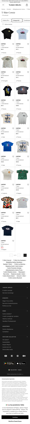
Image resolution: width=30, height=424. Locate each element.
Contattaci (5, 332)
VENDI (4, 311)
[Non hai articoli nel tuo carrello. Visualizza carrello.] (27, 5)
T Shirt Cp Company (19, 260)
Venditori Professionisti (9, 321)
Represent (21, 272)
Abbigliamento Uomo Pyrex (14, 270)
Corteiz (9, 9)
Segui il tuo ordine (7, 301)
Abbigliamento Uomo (19, 9)
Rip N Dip (6, 274)
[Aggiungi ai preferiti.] (13, 44)
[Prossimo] (18, 255)
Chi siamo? (5, 340)
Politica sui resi (6, 306)
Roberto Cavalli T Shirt (18, 274)
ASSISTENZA (6, 326)
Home (3, 9)
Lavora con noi (6, 347)
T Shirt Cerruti (6, 260)
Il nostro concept (7, 290)
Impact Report (6, 344)
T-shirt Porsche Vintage (14, 268)
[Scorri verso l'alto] (25, 255)
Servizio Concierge (7, 293)
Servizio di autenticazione (9, 303)
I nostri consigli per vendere (10, 316)
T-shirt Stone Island (9, 276)
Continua (15, 417)
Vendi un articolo (7, 319)
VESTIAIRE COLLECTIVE (9, 337)
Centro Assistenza (7, 329)
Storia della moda (7, 349)
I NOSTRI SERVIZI (7, 287)
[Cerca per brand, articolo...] (3, 4)
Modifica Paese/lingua (15, 421)
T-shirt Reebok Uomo (9, 272)
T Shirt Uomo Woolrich (15, 278)
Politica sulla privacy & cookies (14, 374)
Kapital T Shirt (7, 264)
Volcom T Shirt (21, 276)
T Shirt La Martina (19, 264)
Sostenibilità (6, 342)
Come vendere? (7, 314)
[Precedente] (11, 255)
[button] (27, 5)
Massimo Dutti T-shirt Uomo (14, 266)
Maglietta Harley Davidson (14, 262)
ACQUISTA (5, 298)
